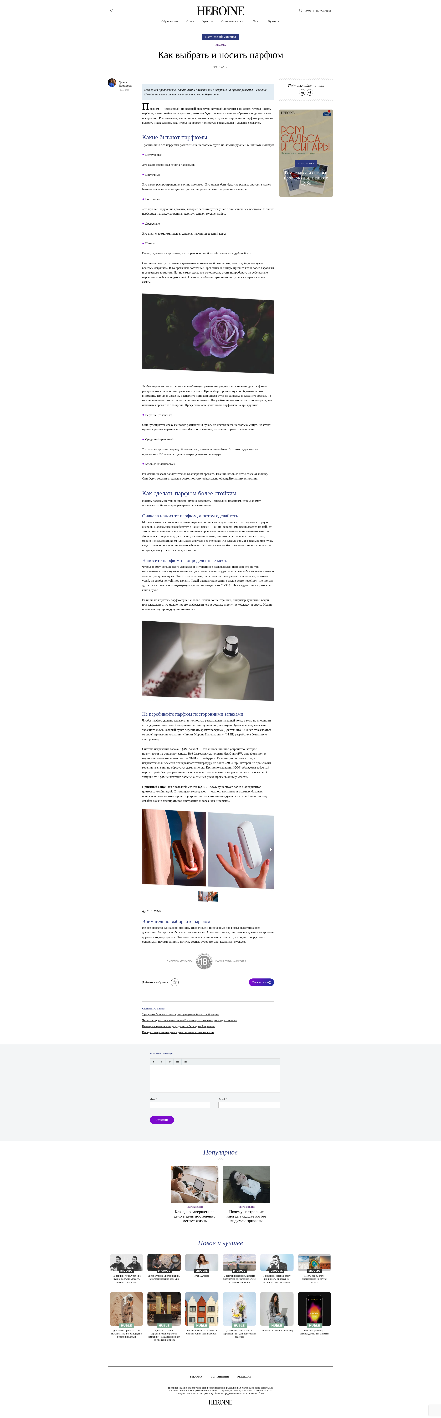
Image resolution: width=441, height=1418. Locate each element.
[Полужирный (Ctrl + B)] (154, 1062)
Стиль (190, 21)
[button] (271, 849)
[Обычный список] (178, 1062)
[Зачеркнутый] (170, 1062)
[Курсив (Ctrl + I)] (162, 1062)
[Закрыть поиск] (433, 7)
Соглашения (220, 1376)
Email (222, 1099)
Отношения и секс (232, 21)
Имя (153, 1099)
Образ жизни (169, 21)
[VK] (302, 92)
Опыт (256, 21)
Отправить (162, 1119)
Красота (207, 21)
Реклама (196, 1376)
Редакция (244, 1376)
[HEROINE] (220, 10)
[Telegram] (310, 92)
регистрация (323, 11)
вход (308, 11)
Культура (274, 21)
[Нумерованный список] (185, 1062)
